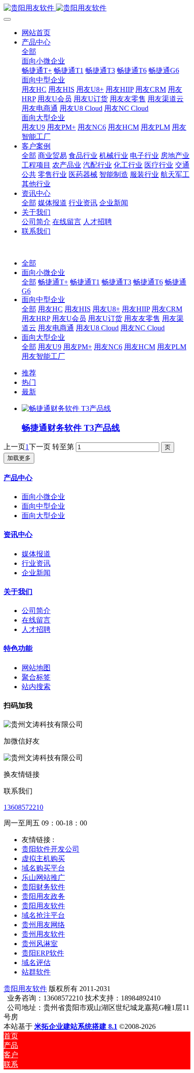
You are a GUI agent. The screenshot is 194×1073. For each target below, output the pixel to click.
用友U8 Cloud (97, 328)
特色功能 (18, 648)
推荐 (29, 373)
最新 (29, 392)
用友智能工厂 (43, 356)
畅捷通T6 (148, 282)
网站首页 (36, 32)
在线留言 (36, 620)
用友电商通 (56, 328)
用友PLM (171, 347)
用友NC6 (108, 347)
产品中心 (18, 478)
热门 (29, 382)
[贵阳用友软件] (97, 8)
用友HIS (78, 309)
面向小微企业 (43, 272)
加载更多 (19, 458)
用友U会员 (69, 318)
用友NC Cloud (142, 328)
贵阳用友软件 (25, 988)
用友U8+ (106, 309)
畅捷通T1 (85, 282)
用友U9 (49, 347)
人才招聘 (36, 629)
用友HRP (36, 318)
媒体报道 (36, 554)
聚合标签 (36, 677)
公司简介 (36, 610)
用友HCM (139, 347)
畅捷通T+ (53, 282)
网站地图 (36, 668)
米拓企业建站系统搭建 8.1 (75, 1026)
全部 (29, 51)
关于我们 (18, 591)
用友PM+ (77, 347)
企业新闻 (36, 573)
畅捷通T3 (116, 282)
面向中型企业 (43, 299)
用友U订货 (105, 318)
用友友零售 (142, 318)
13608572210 (23, 807)
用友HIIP (136, 309)
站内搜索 (36, 686)
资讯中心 (18, 534)
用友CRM (167, 309)
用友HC (50, 309)
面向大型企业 (43, 337)
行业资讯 (36, 563)
